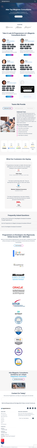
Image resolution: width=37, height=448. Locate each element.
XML (21, 46)
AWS (13, 88)
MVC (30, 48)
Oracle (7, 88)
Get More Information (18, 379)
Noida (2, 437)
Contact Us (18, 16)
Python (3, 67)
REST (24, 46)
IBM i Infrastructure (4, 416)
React (15, 69)
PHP (12, 44)
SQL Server (9, 86)
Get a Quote (9, 54)
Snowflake (11, 90)
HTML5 (27, 67)
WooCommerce (12, 46)
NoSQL (3, 88)
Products (2, 418)
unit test (21, 48)
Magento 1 (26, 48)
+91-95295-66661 (4, 432)
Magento (3, 44)
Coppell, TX (7, 434)
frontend (9, 48)
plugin (30, 67)
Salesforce (4, 48)
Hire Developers (3, 424)
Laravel (7, 67)
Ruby (11, 69)
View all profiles (27, 90)
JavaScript (28, 46)
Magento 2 (9, 44)
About (2, 422)
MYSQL (13, 65)
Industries (2, 421)
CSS (28, 44)
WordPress (4, 46)
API (12, 48)
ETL (10, 88)
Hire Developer (18, 245)
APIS (31, 69)
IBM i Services (3, 413)
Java (3, 69)
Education (2, 419)
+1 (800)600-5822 (4, 429)
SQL (8, 46)
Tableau (3, 90)
